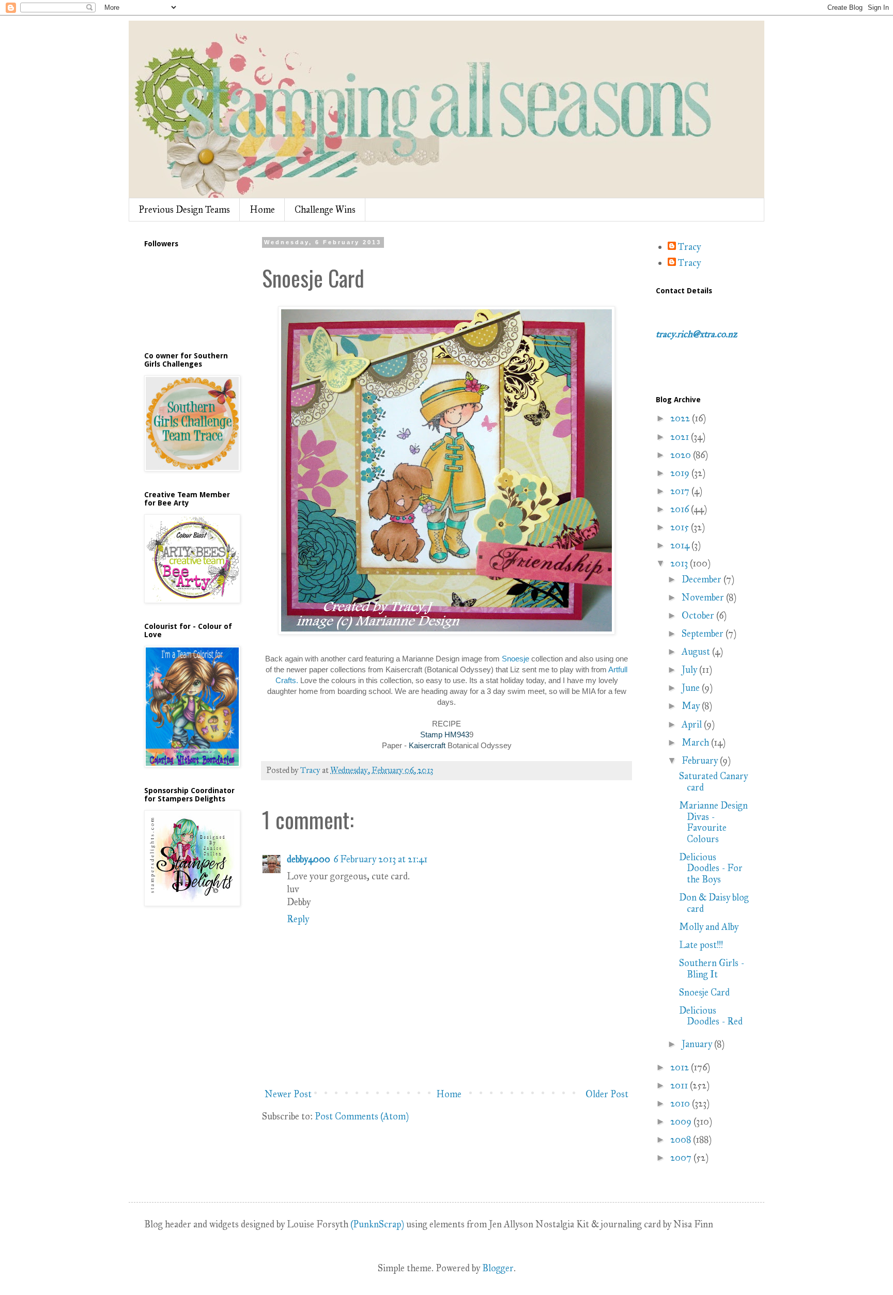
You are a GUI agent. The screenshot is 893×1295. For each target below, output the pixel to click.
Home (262, 209)
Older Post (607, 1094)
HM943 (455, 734)
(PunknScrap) (377, 1224)
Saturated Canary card (713, 781)
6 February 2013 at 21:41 (380, 859)
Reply (298, 919)
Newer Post (288, 1094)
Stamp (431, 734)
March (696, 742)
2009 (682, 1121)
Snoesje (515, 658)
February (701, 760)
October (699, 615)
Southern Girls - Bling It (711, 968)
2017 (680, 491)
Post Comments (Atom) (362, 1116)
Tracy (689, 247)
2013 (680, 563)
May (692, 706)
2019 (680, 473)
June (692, 687)
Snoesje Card (704, 992)
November (704, 597)
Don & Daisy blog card (714, 903)
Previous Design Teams (184, 209)
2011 (680, 1085)
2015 (680, 527)
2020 (681, 455)
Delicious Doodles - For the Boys (711, 868)
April (693, 724)
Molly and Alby (708, 927)
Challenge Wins (325, 209)
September (704, 633)
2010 (681, 1103)
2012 (680, 1067)
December (702, 579)
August (697, 651)
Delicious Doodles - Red (711, 1016)
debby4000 (308, 859)
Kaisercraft (428, 745)
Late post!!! (701, 945)
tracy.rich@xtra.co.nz (696, 334)
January (698, 1044)
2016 (680, 509)
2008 (681, 1139)
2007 (682, 1157)
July (690, 669)
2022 (681, 418)
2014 (680, 545)
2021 (680, 437)
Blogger (498, 1268)
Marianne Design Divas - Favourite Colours (713, 822)
